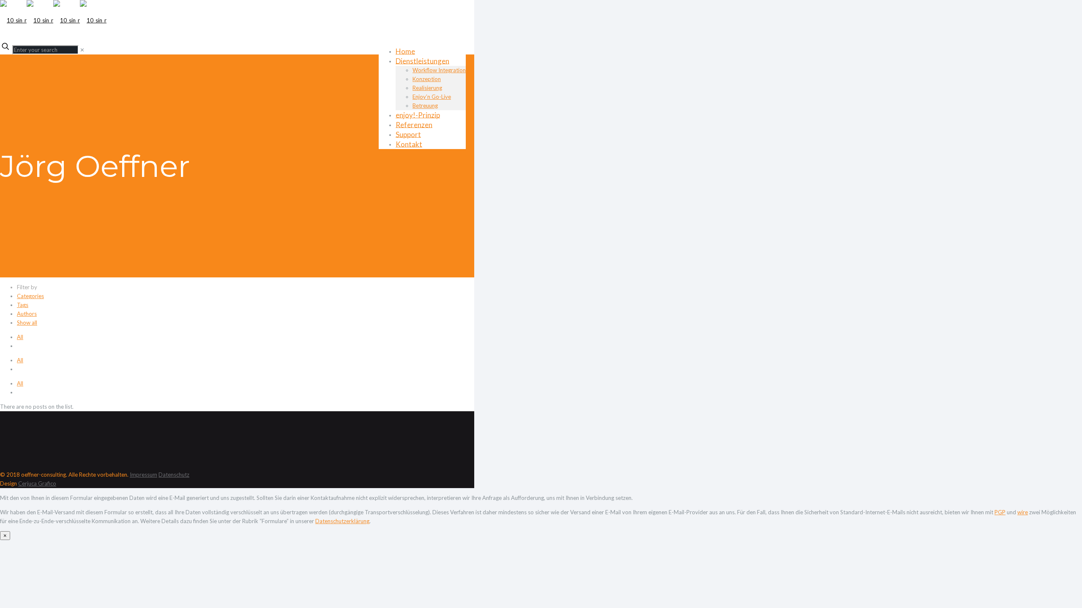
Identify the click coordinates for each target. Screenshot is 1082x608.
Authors (27, 313)
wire (1022, 512)
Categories (30, 296)
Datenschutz (173, 474)
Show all (27, 322)
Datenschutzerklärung (342, 521)
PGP (1000, 512)
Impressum (143, 474)
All (20, 337)
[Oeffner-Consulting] (53, 20)
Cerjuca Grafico (37, 483)
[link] (82, 49)
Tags (22, 304)
